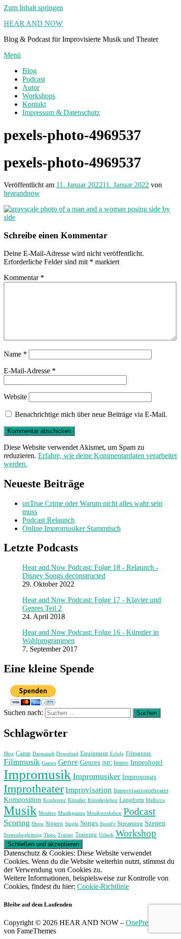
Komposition (22, 799)
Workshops (38, 96)
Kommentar (24, 277)
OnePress (140, 922)
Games (49, 763)
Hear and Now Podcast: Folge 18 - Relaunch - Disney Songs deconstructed (90, 571)
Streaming (130, 823)
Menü (12, 55)
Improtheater (34, 788)
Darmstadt (43, 753)
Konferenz (54, 800)
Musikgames (71, 813)
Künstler (77, 800)
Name (15, 354)
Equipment (94, 753)
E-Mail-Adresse (30, 371)
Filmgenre (138, 753)
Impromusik (37, 774)
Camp (23, 753)
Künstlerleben (102, 800)
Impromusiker (96, 776)
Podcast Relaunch (48, 520)
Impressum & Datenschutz (61, 112)
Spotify (108, 823)
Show (38, 823)
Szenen (155, 823)
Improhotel (146, 762)
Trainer (65, 834)
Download (67, 753)
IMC (107, 763)
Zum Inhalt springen (33, 8)
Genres (90, 762)
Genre (68, 762)
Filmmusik (22, 762)
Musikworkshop (104, 813)
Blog (29, 71)
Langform (131, 799)
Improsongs (139, 776)
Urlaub (106, 834)
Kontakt (34, 104)
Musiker (47, 813)
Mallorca (155, 800)
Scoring (17, 822)
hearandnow (22, 193)
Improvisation (88, 790)
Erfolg (117, 753)
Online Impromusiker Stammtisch (71, 528)
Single (71, 823)
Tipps (50, 834)
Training (86, 834)
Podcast (33, 79)
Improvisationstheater (141, 790)
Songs (89, 823)
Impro (121, 762)
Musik (20, 811)
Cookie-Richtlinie (103, 886)
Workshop (136, 833)
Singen (54, 823)
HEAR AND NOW (33, 23)
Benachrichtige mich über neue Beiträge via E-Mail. (91, 414)
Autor (30, 87)
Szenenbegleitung (23, 834)
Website (15, 397)
